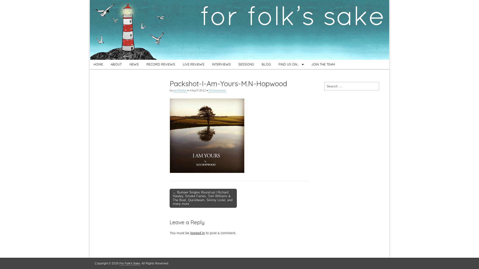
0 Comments (217, 90)
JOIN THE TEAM (323, 64)
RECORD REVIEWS (160, 64)
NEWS (134, 64)
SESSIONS (246, 64)
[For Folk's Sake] (239, 30)
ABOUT (116, 64)
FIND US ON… (289, 64)
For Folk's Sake (130, 263)
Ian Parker (180, 90)
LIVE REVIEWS (193, 64)
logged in (197, 233)
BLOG (266, 64)
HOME (98, 64)
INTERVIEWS (221, 64)
